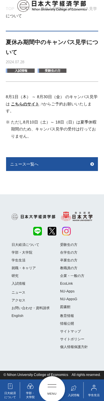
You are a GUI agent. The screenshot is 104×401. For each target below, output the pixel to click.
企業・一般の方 (72, 276)
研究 (15, 276)
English (17, 316)
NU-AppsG (68, 299)
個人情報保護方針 (74, 347)
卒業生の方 (68, 260)
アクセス (18, 300)
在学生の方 (68, 252)
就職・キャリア (24, 268)
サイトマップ (70, 331)
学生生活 (18, 260)
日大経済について (25, 245)
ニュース (18, 292)
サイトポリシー (72, 339)
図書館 (65, 307)
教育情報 (67, 316)
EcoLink (66, 284)
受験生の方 (53, 70)
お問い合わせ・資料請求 (31, 308)
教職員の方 (68, 268)
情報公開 (67, 324)
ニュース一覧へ (24, 164)
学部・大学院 (22, 252)
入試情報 (21, 70)
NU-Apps (67, 291)
